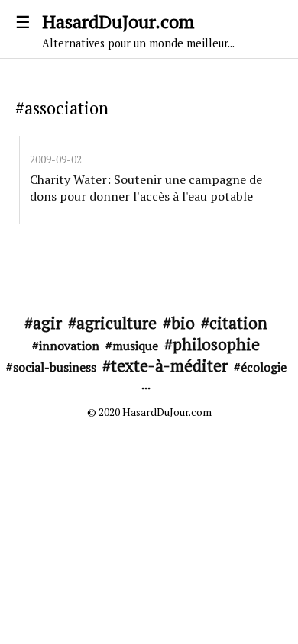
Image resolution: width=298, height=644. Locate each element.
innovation (69, 345)
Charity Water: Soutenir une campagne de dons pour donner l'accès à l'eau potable (146, 187)
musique (135, 345)
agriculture (116, 322)
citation (238, 322)
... (146, 384)
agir (47, 322)
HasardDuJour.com (138, 29)
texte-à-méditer (169, 365)
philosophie (216, 344)
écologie (264, 367)
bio (183, 322)
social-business (54, 367)
